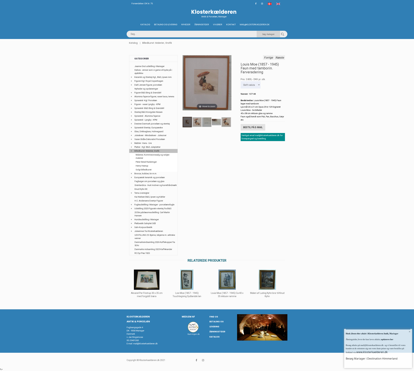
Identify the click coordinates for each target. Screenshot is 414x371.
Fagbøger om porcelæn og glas (149, 181)
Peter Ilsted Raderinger (146, 162)
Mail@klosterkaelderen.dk (255, 24)
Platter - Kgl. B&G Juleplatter (147, 147)
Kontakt (231, 24)
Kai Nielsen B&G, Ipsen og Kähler (150, 197)
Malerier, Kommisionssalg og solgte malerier (152, 156)
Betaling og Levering (165, 24)
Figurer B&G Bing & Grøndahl (147, 92)
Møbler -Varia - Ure (143, 143)
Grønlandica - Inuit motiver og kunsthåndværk (156, 185)
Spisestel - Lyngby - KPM (145, 120)
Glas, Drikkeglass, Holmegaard (148, 131)
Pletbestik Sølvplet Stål (145, 223)
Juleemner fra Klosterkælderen (148, 231)
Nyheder (185, 24)
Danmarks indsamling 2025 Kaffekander (153, 249)
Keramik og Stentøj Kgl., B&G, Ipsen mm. (153, 77)
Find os (213, 316)
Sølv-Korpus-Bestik (143, 227)
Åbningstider (201, 24)
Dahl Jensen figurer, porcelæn (148, 85)
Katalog (145, 24)
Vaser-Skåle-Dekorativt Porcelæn (149, 139)
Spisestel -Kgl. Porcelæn (145, 100)
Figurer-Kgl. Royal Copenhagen (148, 81)
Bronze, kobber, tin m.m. (145, 173)
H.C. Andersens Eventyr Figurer (149, 200)
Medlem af (188, 316)
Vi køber (217, 24)
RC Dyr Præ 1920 (142, 253)
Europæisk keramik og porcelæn (149, 177)
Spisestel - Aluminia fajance (147, 116)
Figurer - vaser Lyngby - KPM (147, 104)
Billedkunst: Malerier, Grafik (157, 42)
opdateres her (386, 339)
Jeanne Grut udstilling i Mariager (149, 66)
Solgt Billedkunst (144, 169)
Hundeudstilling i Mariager (146, 219)
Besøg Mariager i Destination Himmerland (372, 358)
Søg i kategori (268, 34)
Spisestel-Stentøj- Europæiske (148, 127)
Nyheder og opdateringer (146, 89)
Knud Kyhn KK (141, 189)
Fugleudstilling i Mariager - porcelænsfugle (154, 204)
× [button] (409, 331)
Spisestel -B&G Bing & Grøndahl (149, 108)
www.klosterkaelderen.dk (372, 352)
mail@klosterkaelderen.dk (145, 343)
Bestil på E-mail (253, 127)
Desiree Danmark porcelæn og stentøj (152, 123)
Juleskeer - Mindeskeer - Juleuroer (150, 135)
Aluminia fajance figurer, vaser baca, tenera (154, 96)
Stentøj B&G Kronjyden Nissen (148, 112)
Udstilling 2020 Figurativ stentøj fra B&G (152, 208)
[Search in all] (282, 34)
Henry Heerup (142, 166)
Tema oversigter (141, 193)
